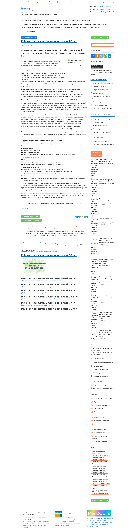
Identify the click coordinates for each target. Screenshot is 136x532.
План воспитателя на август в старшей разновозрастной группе (106, 161)
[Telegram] (82, 217)
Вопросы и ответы (40, 2)
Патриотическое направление (101, 455)
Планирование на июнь (99, 466)
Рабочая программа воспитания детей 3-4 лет (49, 278)
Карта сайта (96, 2)
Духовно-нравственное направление (99, 452)
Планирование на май (98, 468)
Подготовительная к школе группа (71, 24)
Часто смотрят (96, 152)
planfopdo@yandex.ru (104, 6)
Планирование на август (99, 457)
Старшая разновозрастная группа (95, 24)
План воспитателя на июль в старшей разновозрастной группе (106, 181)
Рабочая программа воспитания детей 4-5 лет (49, 290)
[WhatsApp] (85, 217)
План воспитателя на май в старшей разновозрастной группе (106, 221)
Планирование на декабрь (99, 461)
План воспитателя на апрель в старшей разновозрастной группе (106, 240)
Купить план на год (108, 2)
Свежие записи (97, 155)
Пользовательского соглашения (63, 213)
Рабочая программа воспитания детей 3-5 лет (49, 284)
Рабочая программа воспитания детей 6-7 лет (49, 302)
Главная (22, 2)
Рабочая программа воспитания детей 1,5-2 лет (50, 296)
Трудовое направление (99, 488)
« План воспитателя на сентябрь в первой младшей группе (40, 243)
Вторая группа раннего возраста (32, 20)
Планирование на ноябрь (99, 472)
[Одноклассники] (80, 217)
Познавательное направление (101, 483)
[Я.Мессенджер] (76, 217)
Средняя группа (86, 20)
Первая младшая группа (53, 20)
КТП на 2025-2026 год (28, 31)
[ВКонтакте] (78, 217)
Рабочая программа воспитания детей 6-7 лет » (72, 245)
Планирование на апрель (99, 459)
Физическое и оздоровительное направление (101, 490)
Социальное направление (99, 485)
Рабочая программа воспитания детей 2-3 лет (49, 255)
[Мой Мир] (87, 217)
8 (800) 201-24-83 (105, 9)
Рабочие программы (54, 27)
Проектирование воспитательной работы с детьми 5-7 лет (42, 174)
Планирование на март (99, 470)
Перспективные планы (72, 27)
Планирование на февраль (100, 479)
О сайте (30, 2)
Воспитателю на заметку (91, 27)
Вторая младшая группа (71, 20)
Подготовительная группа (101, 105)
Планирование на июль (99, 464)
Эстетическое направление (100, 493)
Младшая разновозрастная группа (33, 24)
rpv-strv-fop (24, 208)
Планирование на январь (99, 481)
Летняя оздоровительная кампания (33, 27)
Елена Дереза (30, 45)
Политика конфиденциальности (58, 2)
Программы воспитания (29, 37)
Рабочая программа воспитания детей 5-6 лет (49, 308)
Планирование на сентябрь (100, 477)
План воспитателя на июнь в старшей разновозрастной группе (106, 201)
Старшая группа (52, 24)
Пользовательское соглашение (80, 2)
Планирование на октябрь (99, 474)
